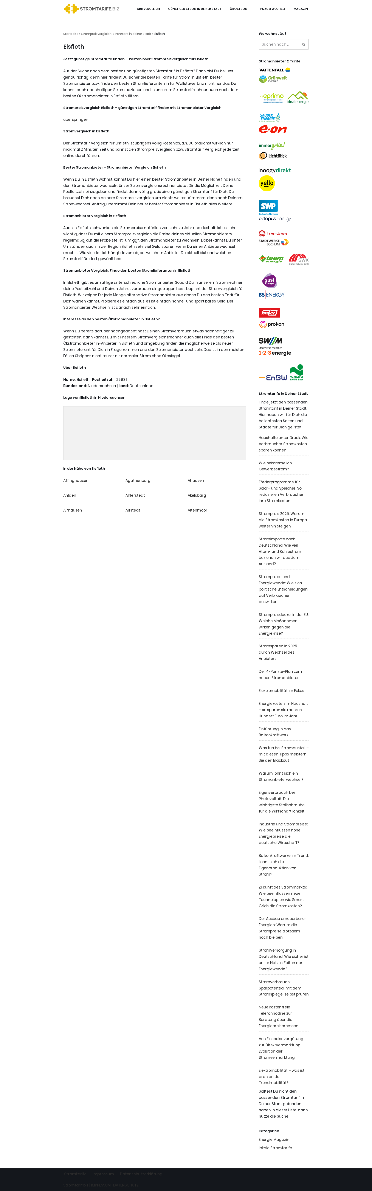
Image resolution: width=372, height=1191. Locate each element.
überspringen (75, 119)
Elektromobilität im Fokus (281, 690)
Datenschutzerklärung (141, 1174)
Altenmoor (197, 510)
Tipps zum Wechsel (270, 9)
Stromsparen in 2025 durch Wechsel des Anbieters (278, 652)
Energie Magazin (274, 1139)
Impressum (103, 1174)
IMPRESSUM (101, 1185)
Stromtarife (75, 1174)
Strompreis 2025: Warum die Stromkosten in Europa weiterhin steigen (283, 520)
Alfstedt (133, 510)
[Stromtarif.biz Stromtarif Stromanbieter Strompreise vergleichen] (92, 9)
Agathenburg (138, 480)
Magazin (301, 9)
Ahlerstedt (135, 495)
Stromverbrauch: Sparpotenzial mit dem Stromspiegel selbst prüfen (284, 988)
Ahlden (69, 495)
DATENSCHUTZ (126, 1185)
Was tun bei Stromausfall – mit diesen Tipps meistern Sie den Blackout (284, 754)
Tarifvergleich (147, 9)
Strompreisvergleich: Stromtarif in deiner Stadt (116, 34)
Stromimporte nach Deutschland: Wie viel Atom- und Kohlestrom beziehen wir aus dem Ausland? (280, 552)
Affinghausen (75, 480)
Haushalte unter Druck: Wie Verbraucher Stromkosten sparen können (283, 444)
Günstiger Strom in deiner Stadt (195, 9)
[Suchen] (304, 44)
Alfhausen (72, 510)
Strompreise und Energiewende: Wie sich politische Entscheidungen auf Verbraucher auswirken (283, 589)
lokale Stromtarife (275, 1148)
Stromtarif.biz (75, 1185)
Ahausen (196, 480)
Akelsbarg (197, 495)
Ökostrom (239, 9)
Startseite (70, 34)
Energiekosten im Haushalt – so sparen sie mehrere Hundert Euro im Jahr (283, 710)
